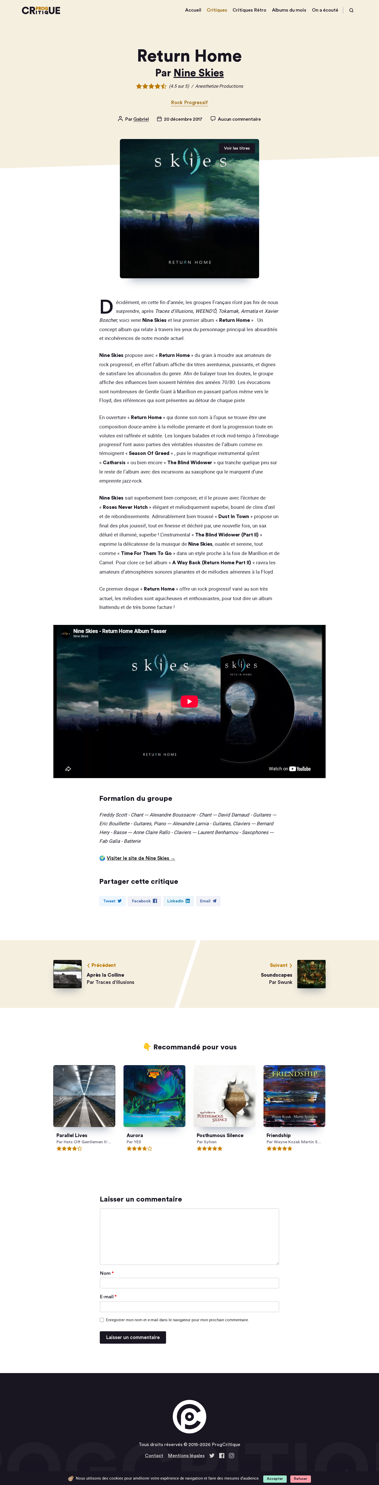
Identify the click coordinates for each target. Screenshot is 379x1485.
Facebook (141, 901)
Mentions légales (186, 1455)
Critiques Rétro (249, 10)
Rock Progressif (189, 102)
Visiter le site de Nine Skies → (141, 858)
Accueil (193, 10)
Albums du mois (289, 10)
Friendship (279, 1135)
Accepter (275, 1479)
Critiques (217, 10)
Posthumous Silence (220, 1135)
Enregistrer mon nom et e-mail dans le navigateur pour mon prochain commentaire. (177, 1319)
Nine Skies (199, 73)
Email (205, 901)
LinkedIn (175, 901)
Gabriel (141, 119)
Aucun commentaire (239, 119)
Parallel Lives (71, 1135)
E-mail (108, 1296)
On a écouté (325, 10)
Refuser (300, 1479)
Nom (107, 1273)
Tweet (109, 901)
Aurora (135, 1135)
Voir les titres (237, 148)
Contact (154, 1455)
